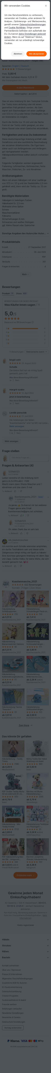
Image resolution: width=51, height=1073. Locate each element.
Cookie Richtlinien (17, 27)
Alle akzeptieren (36, 54)
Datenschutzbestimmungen (33, 24)
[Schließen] (46, 6)
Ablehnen (18, 54)
